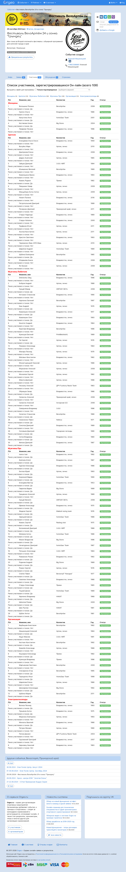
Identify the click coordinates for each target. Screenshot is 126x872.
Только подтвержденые (47, 90)
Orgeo (19, 850)
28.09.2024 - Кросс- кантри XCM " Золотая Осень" (27, 778)
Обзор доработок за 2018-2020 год (60, 821)
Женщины (11, 96)
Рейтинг (36, 3)
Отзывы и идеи (45, 845)
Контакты (63, 845)
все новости (55, 835)
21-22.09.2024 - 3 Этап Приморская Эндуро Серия (27, 782)
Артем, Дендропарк (36, 29)
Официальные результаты (21, 57)
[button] (113, 2)
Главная (13, 845)
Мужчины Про (55, 96)
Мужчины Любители (37, 96)
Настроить (113, 22)
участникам (14, 827)
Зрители (21, 96)
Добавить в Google (107, 30)
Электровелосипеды (88, 96)
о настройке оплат (43, 860)
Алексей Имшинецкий (77, 59)
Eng (123, 3)
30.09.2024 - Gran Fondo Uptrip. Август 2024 (24, 767)
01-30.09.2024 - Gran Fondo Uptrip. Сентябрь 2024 (27, 771)
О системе (50, 3)
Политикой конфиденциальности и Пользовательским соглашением (59, 854)
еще (11, 763)
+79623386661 (73, 65)
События (23, 3)
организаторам (16, 831)
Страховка (66, 77)
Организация (71, 96)
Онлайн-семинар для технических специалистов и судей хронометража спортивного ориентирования (61, 809)
